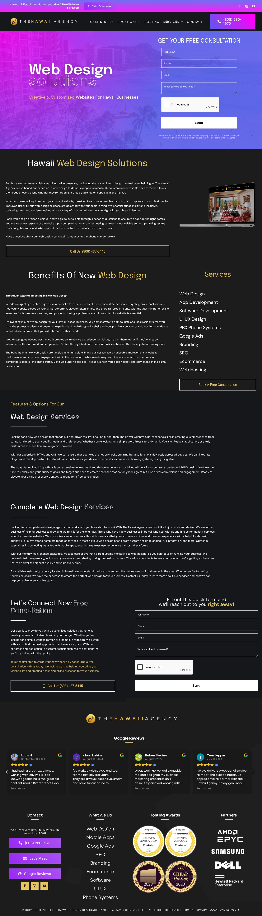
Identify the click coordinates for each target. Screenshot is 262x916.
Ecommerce (192, 361)
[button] (252, 772)
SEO (183, 353)
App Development (198, 302)
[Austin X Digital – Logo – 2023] (44, 20)
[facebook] (239, 6)
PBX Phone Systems (200, 327)
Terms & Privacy (194, 910)
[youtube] (253, 6)
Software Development (203, 311)
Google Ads (191, 336)
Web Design (192, 294)
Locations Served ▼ (225, 909)
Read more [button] (80, 788)
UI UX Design (192, 319)
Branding (188, 344)
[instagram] (246, 6)
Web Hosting (192, 370)
